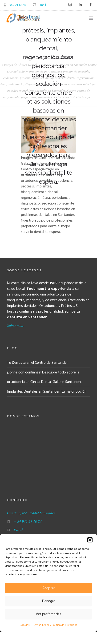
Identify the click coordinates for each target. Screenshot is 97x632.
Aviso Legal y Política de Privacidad (55, 625)
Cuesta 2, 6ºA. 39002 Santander (31, 512)
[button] (90, 539)
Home (29, 58)
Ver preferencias (48, 614)
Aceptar (48, 588)
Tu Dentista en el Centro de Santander (37, 363)
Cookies (25, 625)
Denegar (48, 601)
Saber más (15, 325)
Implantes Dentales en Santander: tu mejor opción (46, 392)
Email (42, 5)
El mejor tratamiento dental (54, 58)
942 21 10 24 (17, 5)
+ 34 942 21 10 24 (28, 521)
